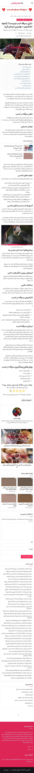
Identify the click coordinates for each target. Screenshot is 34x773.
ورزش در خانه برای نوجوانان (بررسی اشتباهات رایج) (20, 601)
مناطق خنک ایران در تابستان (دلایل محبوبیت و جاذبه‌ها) (18, 641)
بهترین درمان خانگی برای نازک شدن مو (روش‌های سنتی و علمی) (17, 633)
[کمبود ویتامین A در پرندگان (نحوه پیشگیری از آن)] (8, 482)
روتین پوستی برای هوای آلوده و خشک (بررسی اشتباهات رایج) (17, 574)
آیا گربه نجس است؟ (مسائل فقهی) (9, 505)
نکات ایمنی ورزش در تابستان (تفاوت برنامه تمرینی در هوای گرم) (17, 649)
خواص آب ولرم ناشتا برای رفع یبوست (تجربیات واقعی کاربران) (18, 675)
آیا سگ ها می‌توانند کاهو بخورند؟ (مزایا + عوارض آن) (26, 488)
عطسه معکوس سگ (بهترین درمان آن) (26, 505)
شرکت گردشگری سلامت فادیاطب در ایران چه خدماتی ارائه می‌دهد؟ (18, 667)
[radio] (23, 391)
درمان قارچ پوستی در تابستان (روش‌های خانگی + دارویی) (18, 589)
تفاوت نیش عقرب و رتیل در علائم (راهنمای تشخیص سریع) (18, 582)
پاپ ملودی (30, 706)
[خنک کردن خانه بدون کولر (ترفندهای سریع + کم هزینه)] (28, 148)
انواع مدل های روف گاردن (27, 692)
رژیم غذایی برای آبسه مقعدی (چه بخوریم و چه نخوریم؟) (19, 592)
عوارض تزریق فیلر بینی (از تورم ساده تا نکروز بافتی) (20, 631)
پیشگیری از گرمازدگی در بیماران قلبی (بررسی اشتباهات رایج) (18, 623)
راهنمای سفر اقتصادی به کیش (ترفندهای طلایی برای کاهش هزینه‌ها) (17, 617)
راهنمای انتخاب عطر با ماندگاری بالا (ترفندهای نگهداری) (19, 644)
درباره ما (29, 749)
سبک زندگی (21, 16)
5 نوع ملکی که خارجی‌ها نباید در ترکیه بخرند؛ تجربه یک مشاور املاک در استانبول (18, 655)
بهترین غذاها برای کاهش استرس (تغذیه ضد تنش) (20, 579)
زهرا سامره (29, 33)
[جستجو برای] (2, 4)
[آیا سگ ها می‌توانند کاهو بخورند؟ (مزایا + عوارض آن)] (25, 482)
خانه (30, 16)
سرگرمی (26, 16)
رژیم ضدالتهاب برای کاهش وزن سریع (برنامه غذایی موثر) (18, 569)
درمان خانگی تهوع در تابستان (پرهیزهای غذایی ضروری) (19, 620)
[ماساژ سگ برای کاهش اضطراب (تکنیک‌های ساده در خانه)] (28, 156)
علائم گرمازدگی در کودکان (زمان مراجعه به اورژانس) (20, 663)
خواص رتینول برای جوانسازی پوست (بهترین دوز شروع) (19, 571)
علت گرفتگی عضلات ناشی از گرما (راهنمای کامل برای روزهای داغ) (17, 661)
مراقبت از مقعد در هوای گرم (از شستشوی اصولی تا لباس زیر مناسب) (18, 595)
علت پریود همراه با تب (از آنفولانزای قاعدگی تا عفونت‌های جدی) (17, 673)
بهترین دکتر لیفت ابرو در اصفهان (25, 698)
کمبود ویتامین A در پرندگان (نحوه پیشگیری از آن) (9, 488)
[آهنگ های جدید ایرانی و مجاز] (17, 10)
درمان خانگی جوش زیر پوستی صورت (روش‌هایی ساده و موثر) (17, 611)
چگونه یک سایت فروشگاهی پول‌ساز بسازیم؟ (21, 678)
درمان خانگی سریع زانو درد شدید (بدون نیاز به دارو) (20, 604)
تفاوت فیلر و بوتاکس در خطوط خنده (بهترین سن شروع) (18, 636)
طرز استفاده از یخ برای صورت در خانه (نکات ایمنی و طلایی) (18, 584)
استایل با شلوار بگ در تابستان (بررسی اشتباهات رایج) (19, 646)
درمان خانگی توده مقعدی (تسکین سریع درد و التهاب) (19, 576)
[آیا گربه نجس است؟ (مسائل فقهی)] (8, 498)
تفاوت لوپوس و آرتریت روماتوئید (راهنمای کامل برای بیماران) (18, 613)
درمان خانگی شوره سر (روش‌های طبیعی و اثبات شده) (19, 658)
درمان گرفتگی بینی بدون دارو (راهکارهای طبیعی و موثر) (19, 670)
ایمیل (31, 549)
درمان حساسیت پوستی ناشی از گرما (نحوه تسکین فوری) (18, 628)
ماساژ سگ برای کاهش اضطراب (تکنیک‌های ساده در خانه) (14, 155)
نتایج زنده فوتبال (29, 695)
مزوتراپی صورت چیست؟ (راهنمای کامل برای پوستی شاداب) (18, 638)
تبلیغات (29, 747)
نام (31, 542)
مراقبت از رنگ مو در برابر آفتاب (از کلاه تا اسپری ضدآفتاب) (19, 599)
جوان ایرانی (6, 770)
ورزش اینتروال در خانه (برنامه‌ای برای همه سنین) (20, 651)
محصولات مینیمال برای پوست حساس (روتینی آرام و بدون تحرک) (17, 626)
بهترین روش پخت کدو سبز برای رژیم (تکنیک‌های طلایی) (19, 587)
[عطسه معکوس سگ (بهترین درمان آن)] (25, 498)
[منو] (32, 4)
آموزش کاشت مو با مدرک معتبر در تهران (24, 700)
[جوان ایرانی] (17, 3)
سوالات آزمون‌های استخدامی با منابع (24, 689)
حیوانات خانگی (14, 16)
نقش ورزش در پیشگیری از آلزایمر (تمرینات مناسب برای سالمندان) (19, 607)
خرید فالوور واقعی (29, 703)
